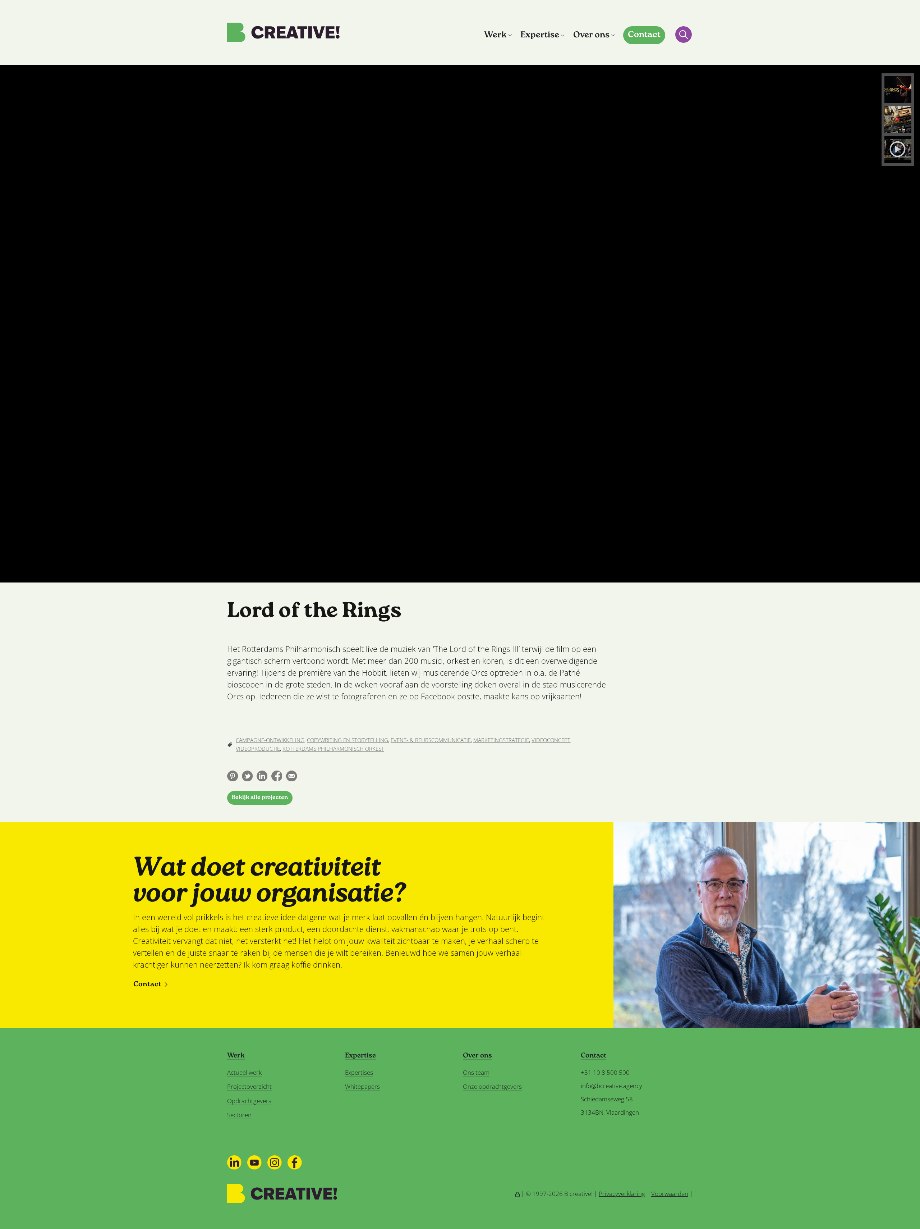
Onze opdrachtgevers (492, 1086)
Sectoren (239, 1114)
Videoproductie (258, 749)
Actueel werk (244, 1072)
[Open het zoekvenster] (683, 34)
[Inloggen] (517, 1193)
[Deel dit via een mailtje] (291, 776)
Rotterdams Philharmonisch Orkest (333, 749)
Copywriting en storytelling (347, 740)
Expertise (539, 35)
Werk (495, 35)
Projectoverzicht (249, 1086)
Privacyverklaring (622, 1193)
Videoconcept (551, 740)
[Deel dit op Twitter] (247, 776)
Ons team (476, 1072)
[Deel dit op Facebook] (276, 776)
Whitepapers (362, 1086)
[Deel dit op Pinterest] (232, 776)
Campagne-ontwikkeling (270, 740)
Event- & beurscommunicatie (431, 740)
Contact (644, 35)
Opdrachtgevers (249, 1100)
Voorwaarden (669, 1193)
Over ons (591, 35)
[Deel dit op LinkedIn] (262, 776)
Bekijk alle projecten (260, 798)
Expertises (359, 1072)
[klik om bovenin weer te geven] (897, 89)
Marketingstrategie (501, 740)
